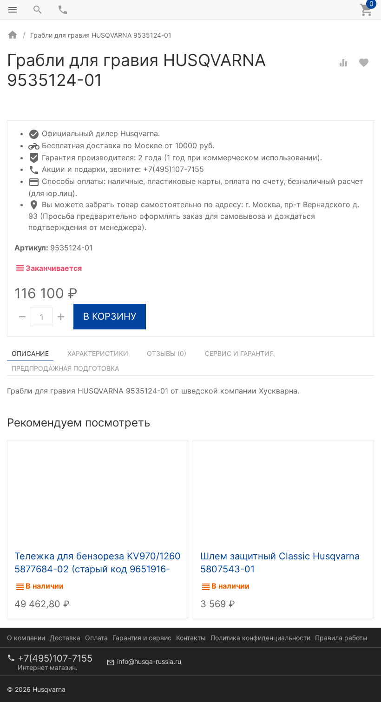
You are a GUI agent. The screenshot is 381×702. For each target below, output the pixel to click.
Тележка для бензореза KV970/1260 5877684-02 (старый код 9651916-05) (97, 569)
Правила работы (341, 638)
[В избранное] (364, 63)
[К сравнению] (343, 63)
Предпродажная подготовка (65, 368)
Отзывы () (166, 353)
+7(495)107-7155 (55, 658)
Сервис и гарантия (239, 353)
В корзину (109, 316)
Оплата (96, 638)
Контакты (191, 638)
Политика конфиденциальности (260, 638)
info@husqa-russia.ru (149, 661)
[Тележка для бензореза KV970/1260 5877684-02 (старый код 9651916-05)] (97, 493)
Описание (30, 353)
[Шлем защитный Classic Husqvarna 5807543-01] (283, 493)
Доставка (65, 638)
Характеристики (97, 353)
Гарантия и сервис (141, 638)
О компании (26, 638)
